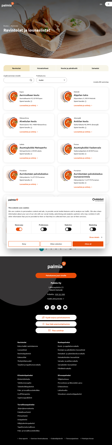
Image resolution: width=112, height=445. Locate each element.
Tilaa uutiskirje (58, 330)
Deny (24, 244)
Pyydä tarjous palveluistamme (58, 317)
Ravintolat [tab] (16, 68)
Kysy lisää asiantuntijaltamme (58, 324)
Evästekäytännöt (57, 438)
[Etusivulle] (8, 5)
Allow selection (56, 244)
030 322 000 (60, 294)
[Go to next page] (75, 249)
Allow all (88, 244)
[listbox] (51, 80)
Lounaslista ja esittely (28, 105)
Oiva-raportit (23, 438)
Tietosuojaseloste (72, 438)
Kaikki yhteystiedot (54, 299)
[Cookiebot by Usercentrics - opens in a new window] (94, 200)
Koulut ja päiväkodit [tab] (69, 68)
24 (70, 249)
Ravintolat (14, 26)
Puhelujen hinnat (88, 438)
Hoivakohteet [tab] (42, 68)
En (101, 4)
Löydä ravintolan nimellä (12, 76)
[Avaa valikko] (108, 4)
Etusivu (6, 26)
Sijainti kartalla (25, 101)
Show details (94, 237)
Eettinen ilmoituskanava (39, 438)
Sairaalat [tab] (95, 68)
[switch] (44, 229)
